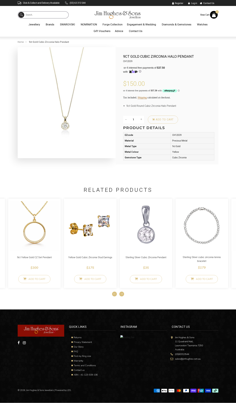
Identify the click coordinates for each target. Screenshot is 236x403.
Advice (119, 31)
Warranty (78, 360)
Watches (202, 24)
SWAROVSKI (67, 24)
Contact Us (135, 31)
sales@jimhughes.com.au (188, 358)
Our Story (78, 346)
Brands (50, 24)
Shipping (142, 97)
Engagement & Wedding (141, 24)
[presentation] (114, 294)
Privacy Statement (83, 342)
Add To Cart (36, 279)
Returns (78, 337)
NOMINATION (89, 24)
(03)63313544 (182, 354)
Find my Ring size (82, 356)
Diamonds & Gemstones (176, 24)
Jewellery (34, 24)
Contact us (79, 370)
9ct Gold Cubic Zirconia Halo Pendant (49, 42)
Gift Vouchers (102, 31)
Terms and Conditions (85, 365)
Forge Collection (112, 24)
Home (21, 42)
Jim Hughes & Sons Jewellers (40, 390)
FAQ (76, 351)
